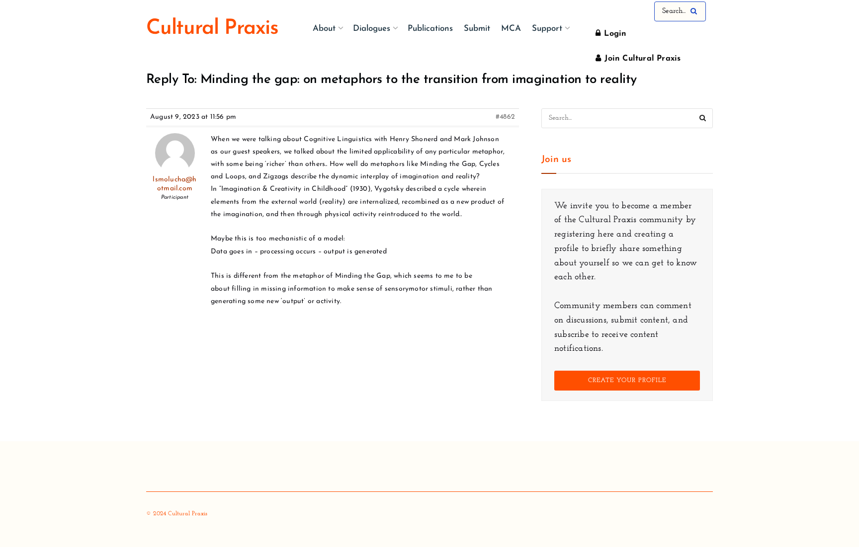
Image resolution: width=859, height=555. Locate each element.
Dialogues (371, 28)
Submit (477, 28)
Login (613, 34)
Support (547, 28)
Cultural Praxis (212, 28)
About (324, 28)
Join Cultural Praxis (641, 59)
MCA (511, 28)
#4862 (505, 117)
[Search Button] (696, 11)
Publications (430, 28)
